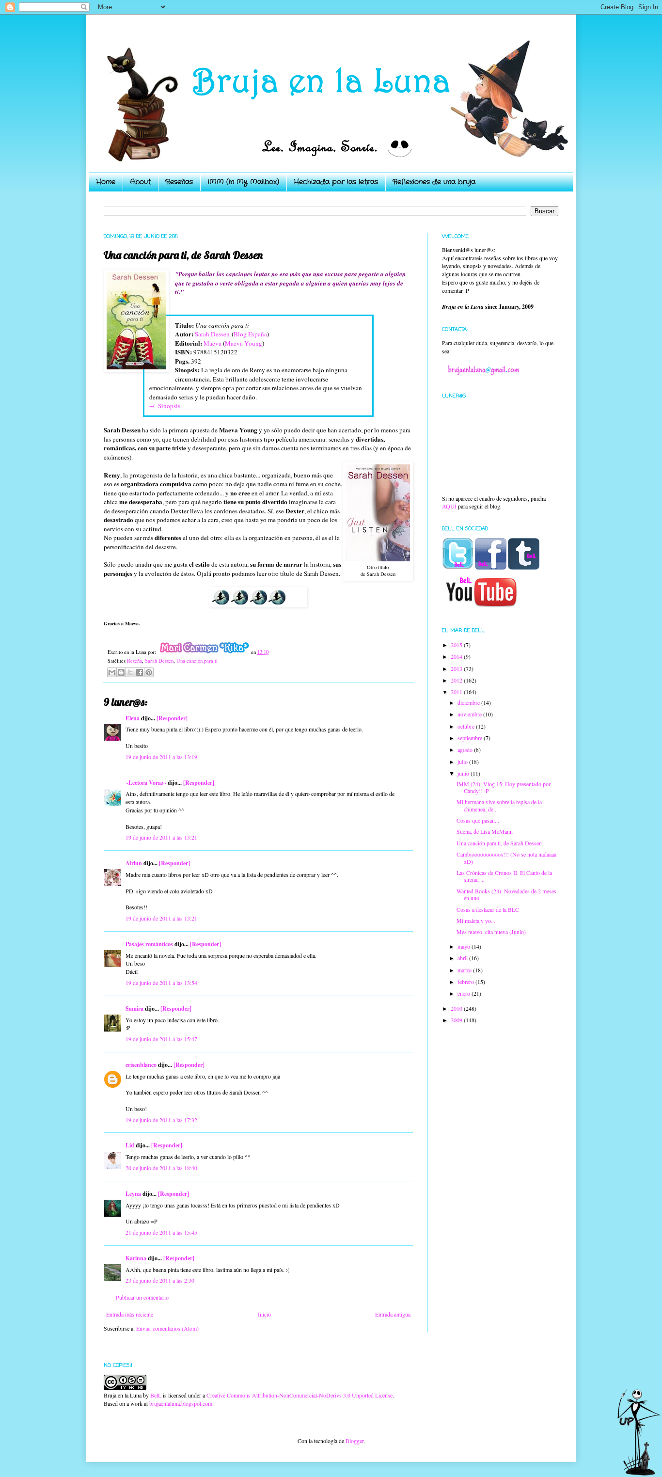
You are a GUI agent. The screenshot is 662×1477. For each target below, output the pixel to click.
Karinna (136, 1258)
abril (463, 958)
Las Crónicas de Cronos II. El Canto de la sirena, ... (504, 876)
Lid (130, 1145)
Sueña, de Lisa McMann (485, 831)
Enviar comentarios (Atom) (167, 1328)
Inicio (264, 1314)
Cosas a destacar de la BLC (488, 909)
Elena (133, 718)
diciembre (469, 702)
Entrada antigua (392, 1314)
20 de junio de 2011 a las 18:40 (161, 1168)
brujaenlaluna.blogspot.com (180, 1403)
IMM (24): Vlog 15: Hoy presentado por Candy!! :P (504, 787)
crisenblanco (141, 1065)
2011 (457, 692)
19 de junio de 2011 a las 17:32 (161, 1120)
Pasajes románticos (149, 944)
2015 (457, 645)
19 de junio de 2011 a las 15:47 (161, 1039)
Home (105, 182)
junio (464, 773)
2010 (457, 1008)
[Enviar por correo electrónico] (112, 672)
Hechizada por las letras (336, 182)
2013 (457, 668)
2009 (457, 1020)
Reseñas (179, 182)
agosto (465, 749)
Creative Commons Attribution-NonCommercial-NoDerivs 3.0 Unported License (299, 1395)
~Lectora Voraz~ (146, 782)
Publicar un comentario (142, 1297)
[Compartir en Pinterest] (149, 672)
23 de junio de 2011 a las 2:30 (160, 1280)
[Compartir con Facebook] (139, 672)
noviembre (470, 714)
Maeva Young (243, 343)
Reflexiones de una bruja (434, 182)
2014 (457, 656)
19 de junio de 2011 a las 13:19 (161, 757)
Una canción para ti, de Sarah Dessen (499, 843)
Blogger (354, 1441)
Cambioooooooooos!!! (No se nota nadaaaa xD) (506, 857)
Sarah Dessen (212, 334)
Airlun (134, 863)
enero (464, 993)
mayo (464, 946)
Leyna (133, 1194)
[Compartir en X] (130, 672)
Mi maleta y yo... (476, 920)
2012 (457, 680)
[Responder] (172, 718)
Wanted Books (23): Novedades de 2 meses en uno (506, 894)
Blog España (250, 334)
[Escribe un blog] (121, 672)
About (140, 182)
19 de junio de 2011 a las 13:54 (161, 982)
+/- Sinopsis (164, 405)
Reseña (134, 660)
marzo (465, 970)
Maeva (212, 343)
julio (463, 761)
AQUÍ (449, 506)
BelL (155, 1395)
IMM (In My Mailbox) (243, 182)
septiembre (470, 738)
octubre (466, 726)
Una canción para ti (197, 660)
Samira (134, 1008)
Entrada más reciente (129, 1314)
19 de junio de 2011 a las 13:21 (161, 837)
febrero (466, 981)
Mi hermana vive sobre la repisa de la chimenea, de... (499, 805)
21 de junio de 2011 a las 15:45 (161, 1232)
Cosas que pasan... (478, 820)
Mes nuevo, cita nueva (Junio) (491, 932)
